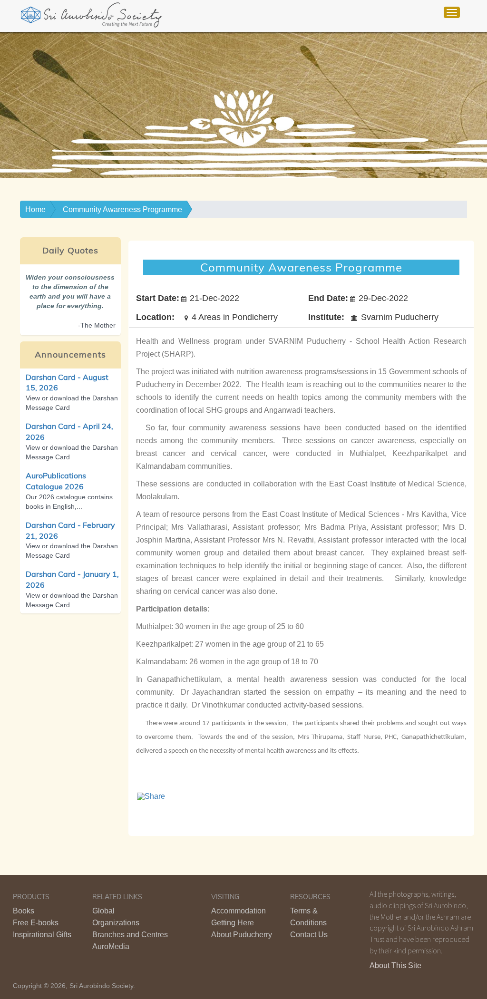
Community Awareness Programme (122, 209)
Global (103, 911)
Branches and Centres (130, 935)
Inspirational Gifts (42, 935)
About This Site (395, 965)
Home (35, 209)
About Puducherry (241, 935)
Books (23, 911)
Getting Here (232, 923)
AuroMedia (110, 946)
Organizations (115, 923)
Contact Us (309, 935)
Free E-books (35, 923)
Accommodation (238, 911)
